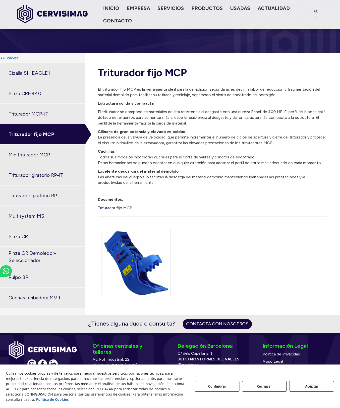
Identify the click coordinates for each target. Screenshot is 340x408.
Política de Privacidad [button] (281, 354)
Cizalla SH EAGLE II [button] (30, 73)
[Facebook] (42, 363)
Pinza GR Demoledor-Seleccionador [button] (32, 256)
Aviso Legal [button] (273, 361)
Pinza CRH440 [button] (24, 93)
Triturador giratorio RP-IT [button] (35, 175)
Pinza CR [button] (18, 236)
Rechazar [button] (264, 386)
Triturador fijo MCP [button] (31, 134)
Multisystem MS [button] (26, 216)
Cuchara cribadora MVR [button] (34, 298)
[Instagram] (31, 363)
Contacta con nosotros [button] (217, 324)
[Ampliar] (136, 263)
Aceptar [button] (311, 386)
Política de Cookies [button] (52, 399)
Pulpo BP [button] (18, 277)
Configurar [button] (217, 386)
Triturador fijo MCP (115, 207)
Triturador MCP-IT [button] (28, 114)
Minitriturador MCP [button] (29, 155)
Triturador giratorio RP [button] (32, 196)
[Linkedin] (53, 363)
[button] (52, 14)
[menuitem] (111, 8)
